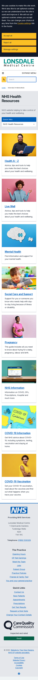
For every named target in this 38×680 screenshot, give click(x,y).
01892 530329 (24, 540)
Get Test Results (19, 607)
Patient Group (19, 569)
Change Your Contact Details (19, 615)
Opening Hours (19, 554)
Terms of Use (19, 658)
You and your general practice (19, 581)
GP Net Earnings (19, 558)
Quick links (7, 119)
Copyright (19, 668)
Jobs (19, 565)
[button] (19, 154)
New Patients (19, 596)
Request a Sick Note (19, 611)
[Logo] (19, 62)
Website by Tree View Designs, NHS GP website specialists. (21, 651)
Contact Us (19, 592)
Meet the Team (19, 562)
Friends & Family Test (19, 577)
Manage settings (10, 49)
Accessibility (19, 663)
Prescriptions (19, 603)
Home (4, 88)
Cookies (19, 665)
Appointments (19, 600)
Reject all (7, 42)
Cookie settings (24, 23)
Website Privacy (19, 660)
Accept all (7, 36)
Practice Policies (19, 573)
